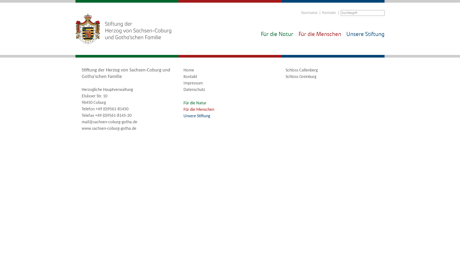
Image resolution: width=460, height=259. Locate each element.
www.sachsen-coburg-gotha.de (109, 128)
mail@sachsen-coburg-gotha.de (109, 122)
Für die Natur (277, 34)
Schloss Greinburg (301, 77)
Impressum (193, 83)
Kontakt (329, 13)
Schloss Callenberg (302, 70)
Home (189, 70)
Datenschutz (194, 90)
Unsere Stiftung (365, 34)
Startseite (309, 13)
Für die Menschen (320, 34)
